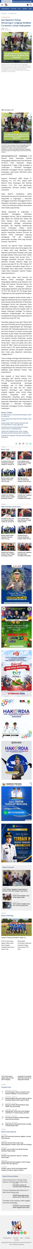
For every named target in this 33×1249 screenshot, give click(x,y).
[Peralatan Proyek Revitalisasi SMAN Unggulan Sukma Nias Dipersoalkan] (16, 1202)
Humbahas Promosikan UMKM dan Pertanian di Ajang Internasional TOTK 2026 (24, 1078)
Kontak (17, 1240)
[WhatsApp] (21, 1232)
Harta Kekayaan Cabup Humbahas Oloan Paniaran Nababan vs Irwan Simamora (17, 1092)
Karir (21, 1238)
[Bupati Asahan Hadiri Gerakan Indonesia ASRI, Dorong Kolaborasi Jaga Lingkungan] (8, 472)
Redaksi (27, 1238)
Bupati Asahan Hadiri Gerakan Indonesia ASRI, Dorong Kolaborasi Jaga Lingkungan (14, 423)
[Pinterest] (15, 1232)
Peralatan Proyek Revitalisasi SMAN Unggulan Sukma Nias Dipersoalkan (21, 1206)
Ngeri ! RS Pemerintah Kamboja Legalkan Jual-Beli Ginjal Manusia (16, 1137)
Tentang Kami (7, 1238)
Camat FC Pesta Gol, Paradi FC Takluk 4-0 (13, 937)
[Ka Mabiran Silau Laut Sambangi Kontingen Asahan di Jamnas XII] (8, 455)
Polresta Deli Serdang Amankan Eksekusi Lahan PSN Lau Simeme (17, 1118)
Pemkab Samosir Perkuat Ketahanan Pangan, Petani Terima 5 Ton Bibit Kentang (14, 428)
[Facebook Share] (16, 443)
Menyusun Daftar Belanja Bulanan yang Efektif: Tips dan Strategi (17, 1105)
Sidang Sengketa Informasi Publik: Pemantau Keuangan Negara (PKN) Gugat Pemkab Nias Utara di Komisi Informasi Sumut (18, 1099)
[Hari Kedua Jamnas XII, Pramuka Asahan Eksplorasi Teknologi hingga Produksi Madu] (16, 1181)
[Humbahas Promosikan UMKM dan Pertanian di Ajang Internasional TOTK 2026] (25, 1007)
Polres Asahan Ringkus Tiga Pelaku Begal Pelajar (21, 896)
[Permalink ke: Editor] (2, 29)
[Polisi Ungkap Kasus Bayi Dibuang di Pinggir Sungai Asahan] (25, 455)
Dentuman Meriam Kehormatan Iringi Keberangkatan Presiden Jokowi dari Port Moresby (16, 1143)
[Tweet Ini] (19, 443)
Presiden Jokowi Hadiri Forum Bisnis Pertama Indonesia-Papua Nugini (14, 1150)
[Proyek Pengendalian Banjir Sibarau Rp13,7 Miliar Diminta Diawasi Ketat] (16, 1191)
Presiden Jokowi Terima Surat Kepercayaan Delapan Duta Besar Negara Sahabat (14, 1169)
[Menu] (2, 4)
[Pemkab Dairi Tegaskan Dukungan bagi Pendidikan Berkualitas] (25, 489)
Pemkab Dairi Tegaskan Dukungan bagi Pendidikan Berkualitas (16, 436)
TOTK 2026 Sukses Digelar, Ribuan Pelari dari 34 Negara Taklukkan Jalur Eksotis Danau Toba (8, 1078)
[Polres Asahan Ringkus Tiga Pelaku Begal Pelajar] (7, 897)
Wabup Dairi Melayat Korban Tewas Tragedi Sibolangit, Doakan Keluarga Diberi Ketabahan (15, 432)
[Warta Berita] (6, 4)
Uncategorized (5, 17)
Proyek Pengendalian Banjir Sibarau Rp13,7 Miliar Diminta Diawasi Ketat (21, 1196)
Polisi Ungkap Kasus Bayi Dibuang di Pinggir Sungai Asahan (16, 419)
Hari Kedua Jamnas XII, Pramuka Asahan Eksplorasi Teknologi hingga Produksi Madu (21, 1185)
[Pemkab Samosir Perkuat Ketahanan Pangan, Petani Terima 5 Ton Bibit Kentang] (25, 472)
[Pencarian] (31, 4)
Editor (6, 28)
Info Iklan (15, 1238)
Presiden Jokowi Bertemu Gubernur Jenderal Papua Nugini (14, 1156)
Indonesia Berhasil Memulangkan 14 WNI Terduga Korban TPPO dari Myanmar (15, 1163)
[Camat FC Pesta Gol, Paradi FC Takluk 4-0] (16, 927)
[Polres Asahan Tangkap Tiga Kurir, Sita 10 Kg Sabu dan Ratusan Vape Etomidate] (7, 905)
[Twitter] (11, 1232)
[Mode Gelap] (28, 4)
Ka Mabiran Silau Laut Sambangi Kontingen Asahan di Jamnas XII (16, 415)
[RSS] (24, 1232)
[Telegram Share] (27, 443)
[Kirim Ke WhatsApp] (30, 443)
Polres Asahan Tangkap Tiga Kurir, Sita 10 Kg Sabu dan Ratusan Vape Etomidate (21, 904)
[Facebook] (8, 1232)
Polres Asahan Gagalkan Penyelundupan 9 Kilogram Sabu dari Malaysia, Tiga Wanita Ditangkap (15, 890)
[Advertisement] (16, 92)
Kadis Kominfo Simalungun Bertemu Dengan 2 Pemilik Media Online (18, 1124)
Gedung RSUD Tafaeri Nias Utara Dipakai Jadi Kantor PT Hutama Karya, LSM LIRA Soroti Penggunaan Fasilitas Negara (17, 1112)
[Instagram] (18, 1232)
